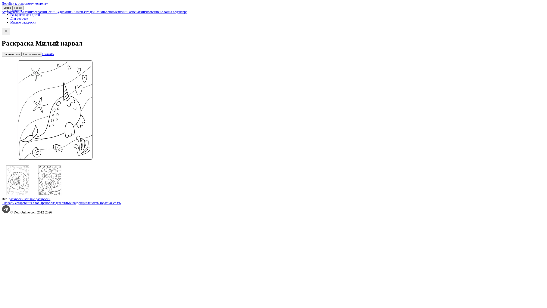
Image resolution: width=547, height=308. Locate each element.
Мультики (120, 12)
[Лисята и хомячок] (18, 195)
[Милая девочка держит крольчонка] (50, 195)
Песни (50, 12)
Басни (108, 12)
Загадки (89, 12)
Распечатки (135, 12)
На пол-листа (32, 54)
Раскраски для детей (25, 14)
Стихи (99, 12)
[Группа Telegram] (6, 212)
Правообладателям (53, 203)
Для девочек (19, 18)
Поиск (18, 7)
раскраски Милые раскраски (29, 199)
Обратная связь (110, 203)
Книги (78, 12)
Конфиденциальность (83, 203)
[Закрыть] (6, 31)
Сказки (26, 12)
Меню (7, 7)
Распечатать (11, 54)
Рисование (152, 12)
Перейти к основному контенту (25, 3)
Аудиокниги (64, 12)
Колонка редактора (173, 12)
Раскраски (38, 12)
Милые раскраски (23, 22)
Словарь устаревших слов (21, 203)
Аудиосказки (11, 12)
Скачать (48, 54)
